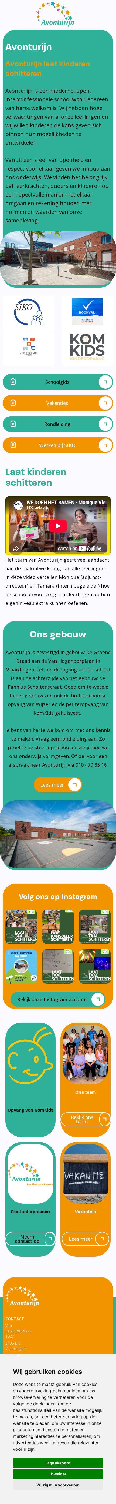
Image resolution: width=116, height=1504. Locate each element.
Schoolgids (57, 382)
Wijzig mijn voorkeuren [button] (58, 1485)
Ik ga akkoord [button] (58, 1462)
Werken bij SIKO (57, 445)
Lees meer (52, 784)
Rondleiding (57, 424)
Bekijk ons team (82, 1119)
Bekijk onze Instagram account (52, 999)
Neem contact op (27, 1238)
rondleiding (73, 739)
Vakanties (57, 403)
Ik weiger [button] (58, 1474)
